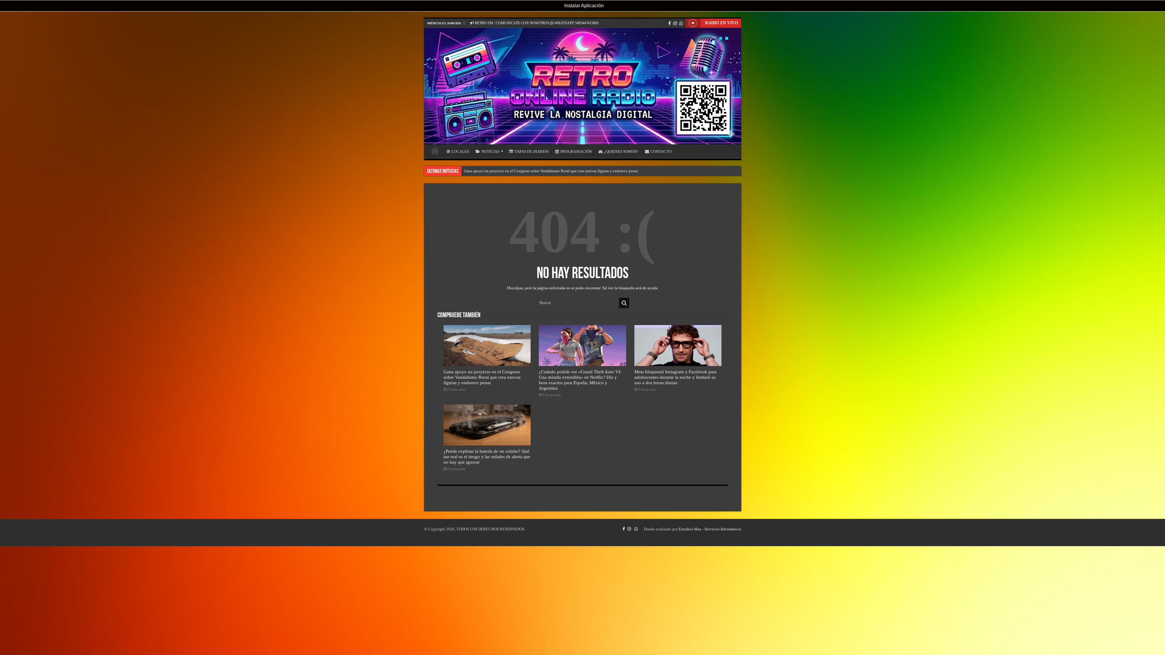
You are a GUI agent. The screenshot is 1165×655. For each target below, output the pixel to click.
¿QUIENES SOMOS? (621, 151)
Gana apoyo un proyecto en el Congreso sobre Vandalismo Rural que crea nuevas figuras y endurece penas (551, 171)
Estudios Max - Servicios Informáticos (710, 529)
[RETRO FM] (582, 86)
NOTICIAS (490, 151)
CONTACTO (660, 151)
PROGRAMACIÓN (576, 151)
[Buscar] (624, 303)
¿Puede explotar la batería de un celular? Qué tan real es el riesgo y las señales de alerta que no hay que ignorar (487, 456)
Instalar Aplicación (583, 5)
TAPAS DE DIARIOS (532, 151)
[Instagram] (675, 23)
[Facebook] (669, 23)
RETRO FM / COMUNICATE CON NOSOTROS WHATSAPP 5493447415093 (536, 23)
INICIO (435, 150)
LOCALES (460, 151)
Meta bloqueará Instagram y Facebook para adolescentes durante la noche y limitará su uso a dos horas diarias (675, 377)
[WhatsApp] (681, 23)
